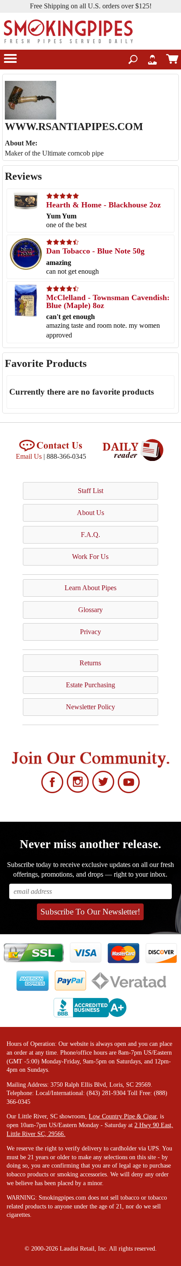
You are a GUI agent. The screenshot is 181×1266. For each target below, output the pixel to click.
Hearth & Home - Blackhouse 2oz (103, 204)
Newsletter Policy (90, 707)
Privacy (90, 631)
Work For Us (90, 556)
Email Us (29, 456)
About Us (90, 512)
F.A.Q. (90, 534)
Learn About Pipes (90, 587)
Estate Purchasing (90, 685)
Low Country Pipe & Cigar (122, 1116)
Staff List (90, 490)
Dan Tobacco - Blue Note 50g (95, 251)
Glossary (90, 609)
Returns (90, 663)
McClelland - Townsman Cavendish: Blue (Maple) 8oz (108, 301)
